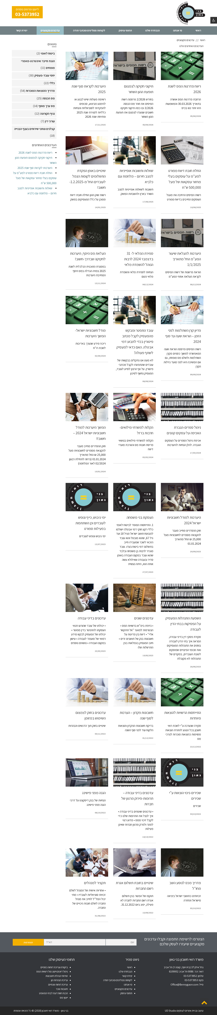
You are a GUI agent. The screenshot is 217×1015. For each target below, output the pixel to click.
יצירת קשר (127, 976)
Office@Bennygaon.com (184, 984)
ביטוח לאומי (48, 53)
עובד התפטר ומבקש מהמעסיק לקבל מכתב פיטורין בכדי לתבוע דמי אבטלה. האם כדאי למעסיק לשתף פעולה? (134, 341)
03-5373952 (190, 976)
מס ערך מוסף (46, 106)
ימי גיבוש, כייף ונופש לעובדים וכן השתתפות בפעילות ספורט (90, 523)
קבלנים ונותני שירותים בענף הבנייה (34, 129)
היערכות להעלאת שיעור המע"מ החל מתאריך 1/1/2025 (185, 259)
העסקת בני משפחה (140, 517)
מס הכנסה (48, 98)
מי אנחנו (128, 984)
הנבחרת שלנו (125, 971)
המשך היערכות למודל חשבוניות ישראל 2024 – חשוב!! (89, 433)
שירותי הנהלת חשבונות (57, 976)
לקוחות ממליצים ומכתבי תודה (117, 980)
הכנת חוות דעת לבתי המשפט (53, 993)
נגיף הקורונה (47, 113)
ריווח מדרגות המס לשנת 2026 (35, 152)
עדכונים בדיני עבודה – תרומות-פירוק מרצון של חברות (137, 798)
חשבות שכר (62, 989)
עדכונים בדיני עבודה (92, 618)
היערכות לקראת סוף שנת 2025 (34, 168)
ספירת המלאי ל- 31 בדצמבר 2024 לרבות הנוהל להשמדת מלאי (138, 259)
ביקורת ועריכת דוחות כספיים (54, 967)
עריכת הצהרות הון (59, 980)
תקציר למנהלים (95, 882)
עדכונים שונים (143, 618)
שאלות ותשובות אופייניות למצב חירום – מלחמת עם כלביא (135, 176)
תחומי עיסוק (126, 993)
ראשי (129, 967)
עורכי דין (50, 121)
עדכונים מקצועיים (123, 989)
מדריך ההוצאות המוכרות (40, 91)
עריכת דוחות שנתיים (58, 984)
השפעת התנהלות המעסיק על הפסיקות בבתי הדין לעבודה (183, 624)
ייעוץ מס (64, 997)
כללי (52, 83)
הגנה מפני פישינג (94, 792)
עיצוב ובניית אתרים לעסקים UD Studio (184, 1010)
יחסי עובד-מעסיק (44, 75)
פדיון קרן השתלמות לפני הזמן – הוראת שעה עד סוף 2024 (183, 336)
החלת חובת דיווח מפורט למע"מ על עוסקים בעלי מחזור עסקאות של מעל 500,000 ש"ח (34, 178)
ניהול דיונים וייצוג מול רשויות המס (52, 971)
